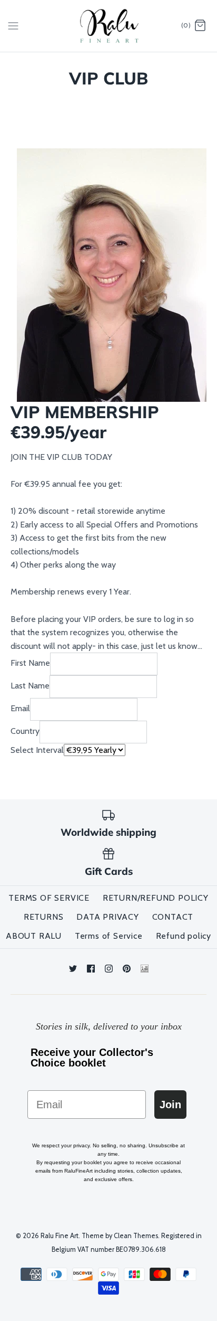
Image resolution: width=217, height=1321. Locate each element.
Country (25, 731)
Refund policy (183, 936)
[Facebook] (91, 969)
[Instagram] (109, 969)
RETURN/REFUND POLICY (156, 898)
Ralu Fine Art (59, 1236)
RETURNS (44, 917)
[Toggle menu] (13, 25)
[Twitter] (73, 969)
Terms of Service (109, 936)
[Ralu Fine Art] (108, 25)
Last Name (30, 686)
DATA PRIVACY (107, 917)
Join (170, 1104)
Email (20, 709)
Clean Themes (136, 1236)
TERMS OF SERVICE (49, 898)
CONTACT (173, 917)
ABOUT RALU (34, 936)
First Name (30, 663)
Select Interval (37, 750)
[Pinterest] (127, 969)
